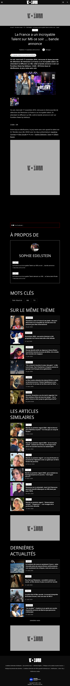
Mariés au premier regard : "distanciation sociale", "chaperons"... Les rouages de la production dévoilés (40, 504)
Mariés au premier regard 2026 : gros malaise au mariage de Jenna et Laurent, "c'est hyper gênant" (41, 475)
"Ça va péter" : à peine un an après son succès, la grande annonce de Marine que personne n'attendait (41, 610)
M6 (28, 300)
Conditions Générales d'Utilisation (13, 665)
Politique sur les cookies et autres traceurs (53, 665)
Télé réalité (17, 300)
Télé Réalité (29, 27)
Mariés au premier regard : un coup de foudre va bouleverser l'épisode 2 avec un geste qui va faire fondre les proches (42, 459)
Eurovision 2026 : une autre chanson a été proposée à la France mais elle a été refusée (40, 337)
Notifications (54, 668)
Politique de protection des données (13, 668)
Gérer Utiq (61, 668)
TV (24, 27)
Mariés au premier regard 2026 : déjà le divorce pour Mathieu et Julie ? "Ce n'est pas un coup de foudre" (42, 429)
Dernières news (18, 27)
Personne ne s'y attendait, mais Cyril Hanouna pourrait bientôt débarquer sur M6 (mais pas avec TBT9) (41, 489)
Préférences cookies (35, 671)
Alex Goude (22, 134)
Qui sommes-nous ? (27, 665)
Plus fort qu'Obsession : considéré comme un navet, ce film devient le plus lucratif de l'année (41, 581)
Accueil (12, 27)
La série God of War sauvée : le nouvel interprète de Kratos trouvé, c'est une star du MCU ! (41, 595)
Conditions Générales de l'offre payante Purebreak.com (36, 668)
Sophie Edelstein (41, 134)
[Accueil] (32, 2)
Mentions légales (38, 665)
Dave (49, 134)
